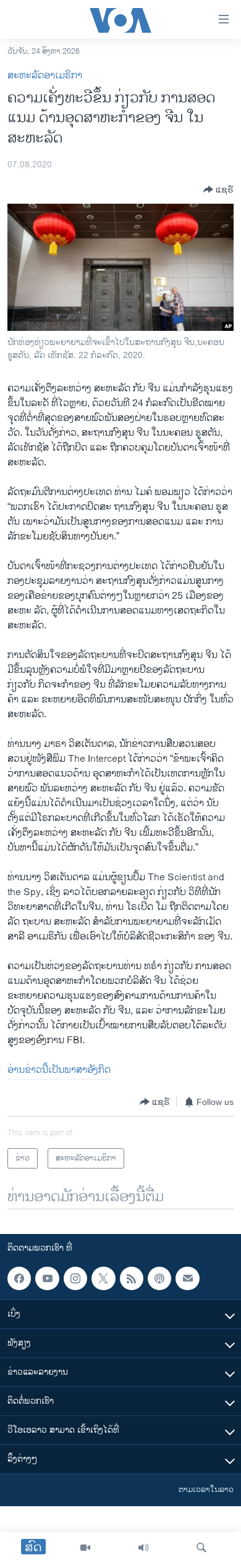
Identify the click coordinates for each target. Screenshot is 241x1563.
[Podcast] (159, 1278)
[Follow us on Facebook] (19, 1278)
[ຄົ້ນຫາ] (201, 1547)
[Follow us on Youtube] (47, 1278)
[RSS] (131, 1278)
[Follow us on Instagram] (75, 1278)
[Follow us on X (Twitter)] (103, 1278)
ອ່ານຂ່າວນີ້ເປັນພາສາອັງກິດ (59, 1070)
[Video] (85, 1547)
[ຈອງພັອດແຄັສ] (187, 1278)
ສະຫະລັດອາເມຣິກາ (44, 75)
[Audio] (143, 1547)
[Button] (218, 189)
